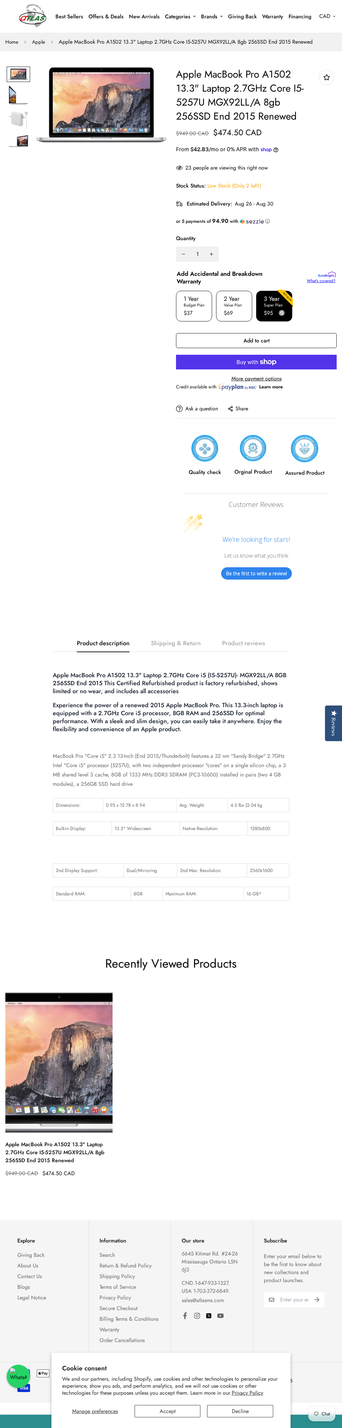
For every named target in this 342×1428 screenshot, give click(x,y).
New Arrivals (144, 16)
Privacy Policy (247, 1393)
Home (11, 42)
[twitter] (208, 1315)
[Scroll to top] (329, 1391)
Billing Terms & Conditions (129, 1319)
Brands (209, 16)
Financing (300, 16)
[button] (256, 221)
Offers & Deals (106, 16)
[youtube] (220, 1315)
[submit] (317, 1299)
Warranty (272, 16)
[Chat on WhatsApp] (18, 1376)
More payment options (256, 378)
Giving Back (242, 16)
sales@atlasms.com (203, 1300)
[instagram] (197, 1315)
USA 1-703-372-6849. (206, 1291)
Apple (38, 42)
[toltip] (326, 77)
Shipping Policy (117, 1276)
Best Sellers (69, 16)
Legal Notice (31, 1297)
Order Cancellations (122, 1340)
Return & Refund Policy (126, 1265)
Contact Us (29, 1276)
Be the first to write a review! (256, 573)
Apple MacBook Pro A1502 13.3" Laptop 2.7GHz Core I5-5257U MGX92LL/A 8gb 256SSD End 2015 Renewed (54, 1152)
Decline (240, 1411)
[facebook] (185, 1315)
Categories (177, 16)
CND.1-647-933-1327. (206, 1283)
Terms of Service (118, 1287)
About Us (27, 1265)
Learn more (271, 386)
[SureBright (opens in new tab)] (327, 274)
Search (107, 1255)
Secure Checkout (119, 1308)
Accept (168, 1411)
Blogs (23, 1287)
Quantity (186, 238)
